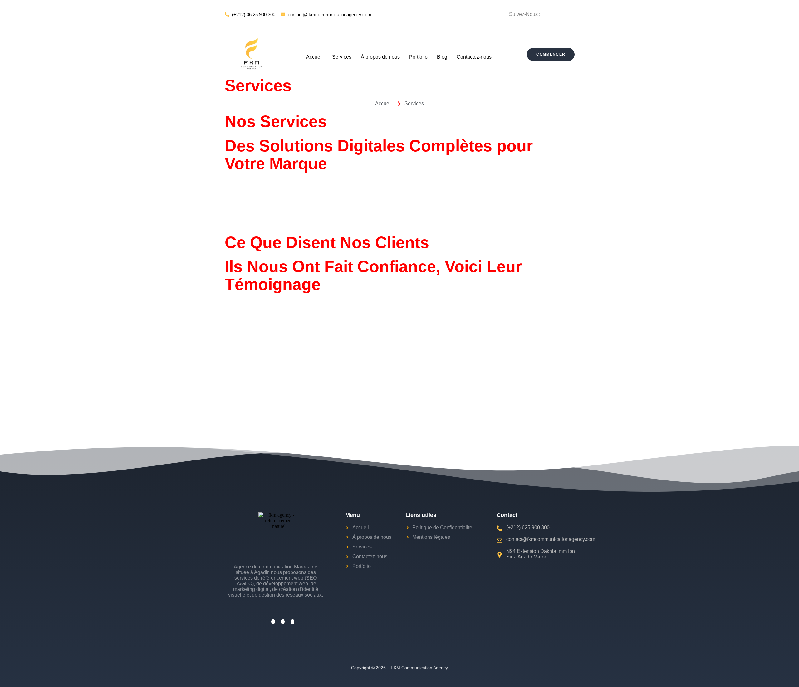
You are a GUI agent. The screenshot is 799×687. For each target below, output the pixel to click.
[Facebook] (558, 14)
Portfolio (418, 57)
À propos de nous (380, 57)
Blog (442, 57)
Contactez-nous (474, 57)
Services (341, 57)
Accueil (314, 57)
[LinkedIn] (571, 14)
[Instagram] (564, 14)
